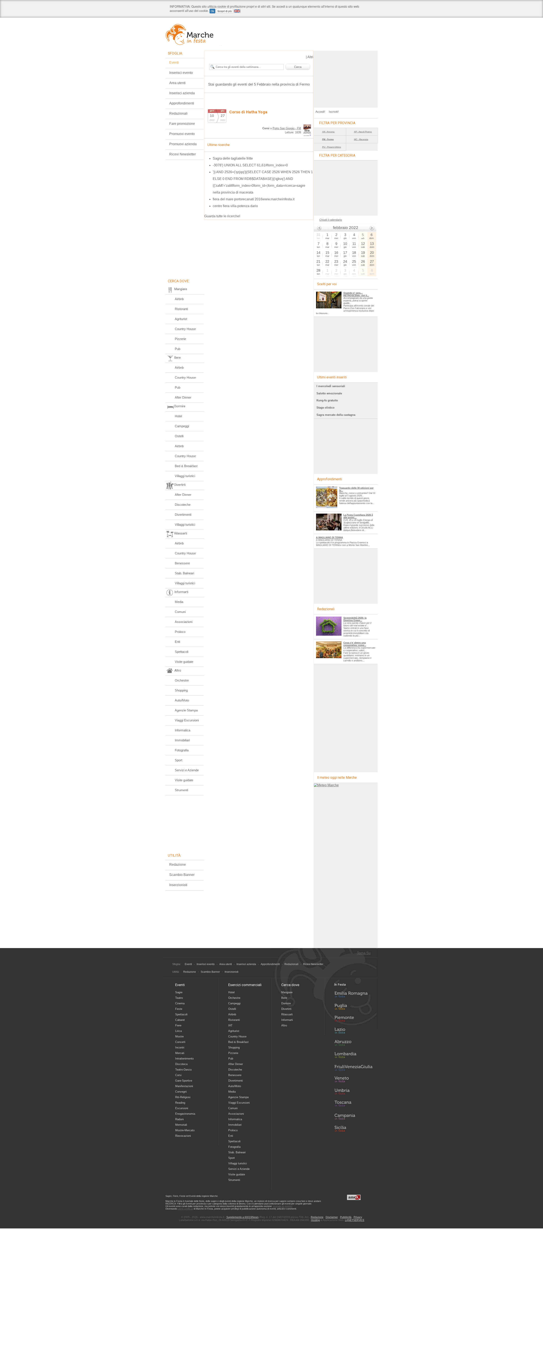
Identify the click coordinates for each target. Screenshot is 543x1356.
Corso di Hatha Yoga (248, 112)
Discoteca (181, 1064)
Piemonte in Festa (353, 1020)
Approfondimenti (181, 103)
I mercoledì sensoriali (330, 386)
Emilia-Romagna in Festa (353, 995)
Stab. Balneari (184, 573)
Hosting (315, 1220)
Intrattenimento (184, 1058)
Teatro (179, 997)
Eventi (174, 62)
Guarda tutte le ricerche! (222, 216)
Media (179, 602)
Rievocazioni (183, 1135)
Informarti (287, 1020)
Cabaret (180, 1020)
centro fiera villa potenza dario (235, 206)
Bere (284, 997)
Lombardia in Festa (353, 1056)
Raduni (179, 1119)
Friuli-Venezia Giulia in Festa (353, 1068)
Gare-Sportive (183, 1080)
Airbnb (179, 299)
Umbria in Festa (353, 1092)
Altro (284, 1025)
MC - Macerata (361, 139)
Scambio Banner (182, 875)
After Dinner (183, 397)
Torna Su (364, 953)
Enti (177, 642)
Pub (177, 349)
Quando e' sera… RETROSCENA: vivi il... (356, 294)
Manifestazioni (184, 1086)
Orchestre (182, 680)
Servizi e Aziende (187, 770)
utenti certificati (185, 1208)
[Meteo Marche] (326, 785)
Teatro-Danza (183, 1069)
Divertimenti (183, 514)
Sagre (178, 992)
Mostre (179, 1036)
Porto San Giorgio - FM (287, 128)
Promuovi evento (182, 134)
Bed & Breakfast (186, 466)
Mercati (179, 1053)
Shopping (181, 690)
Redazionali (178, 113)
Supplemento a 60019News (242, 1217)
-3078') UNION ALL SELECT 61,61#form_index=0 (250, 165)
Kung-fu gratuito (327, 400)
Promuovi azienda (183, 144)
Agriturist (181, 319)
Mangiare (286, 992)
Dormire (286, 1003)
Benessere (182, 563)
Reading (180, 1102)
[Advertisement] (346, 77)
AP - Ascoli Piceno (363, 132)
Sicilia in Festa (353, 1128)
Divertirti (286, 1008)
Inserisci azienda (182, 93)
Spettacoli (181, 651)
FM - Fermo (328, 139)
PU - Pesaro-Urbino (331, 147)
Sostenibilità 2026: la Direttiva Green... (355, 619)
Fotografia (182, 750)
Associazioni (183, 622)
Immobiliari (182, 740)
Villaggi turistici (185, 476)
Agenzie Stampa (186, 710)
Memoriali (181, 1124)
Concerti (180, 1042)
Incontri (179, 1047)
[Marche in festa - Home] (193, 34)
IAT (230, 1025)
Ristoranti (181, 309)
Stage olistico (325, 407)
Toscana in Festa (353, 1104)
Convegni (181, 1091)
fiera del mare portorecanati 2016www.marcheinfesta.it (253, 199)
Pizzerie (180, 339)
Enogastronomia (185, 1113)
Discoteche (182, 504)
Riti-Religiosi (182, 1097)
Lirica (178, 1031)
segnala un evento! (282, 1206)
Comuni (180, 612)
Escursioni (181, 1108)
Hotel (178, 416)
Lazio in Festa (353, 1032)
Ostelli (179, 436)
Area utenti (177, 83)
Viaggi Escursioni (187, 720)
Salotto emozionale (329, 393)
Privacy (358, 1217)
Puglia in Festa (353, 1007)
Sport (178, 760)
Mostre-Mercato (185, 1130)
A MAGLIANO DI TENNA (329, 537)
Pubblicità (345, 1217)
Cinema (180, 1003)
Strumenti (181, 790)
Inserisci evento (181, 72)
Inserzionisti (178, 885)
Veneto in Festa (353, 1080)
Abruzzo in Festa (353, 1044)
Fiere (178, 1025)
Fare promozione (182, 123)
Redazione (177, 864)
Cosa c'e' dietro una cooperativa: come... (354, 643)
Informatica (182, 730)
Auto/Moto (182, 700)
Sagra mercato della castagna (335, 414)
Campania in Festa (353, 1116)
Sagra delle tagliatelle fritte (233, 158)
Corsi (178, 1075)
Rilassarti (287, 1014)
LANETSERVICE (354, 1220)
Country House (185, 329)
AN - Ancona (328, 132)
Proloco (180, 632)
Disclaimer (332, 1217)
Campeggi (182, 426)
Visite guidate (184, 661)
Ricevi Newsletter (182, 154)
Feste (178, 1008)
